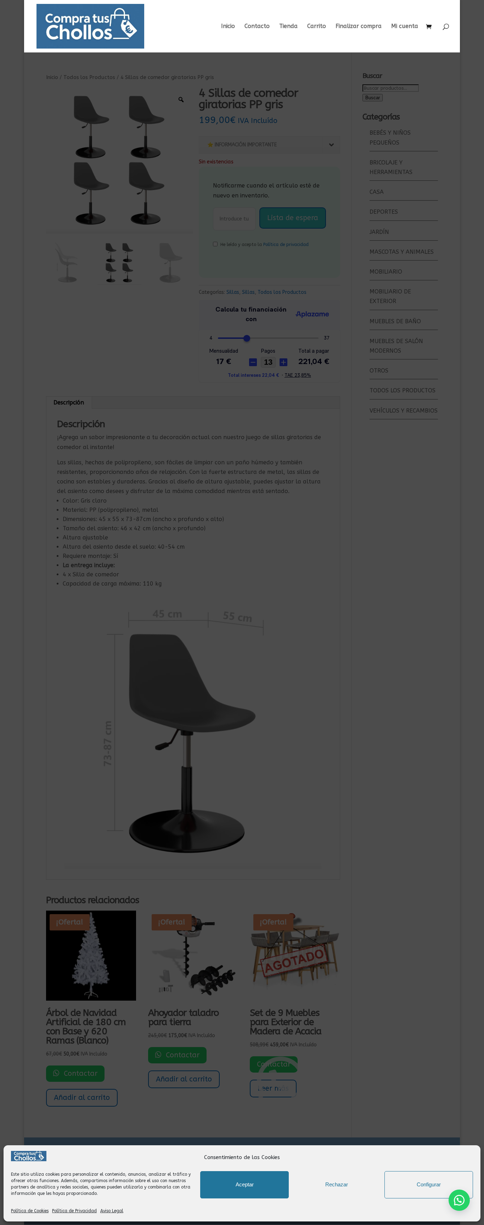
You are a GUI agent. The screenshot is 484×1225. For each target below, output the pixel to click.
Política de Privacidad (74, 1210)
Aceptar (245, 1184)
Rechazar (336, 1184)
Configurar (429, 1184)
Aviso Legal (111, 1210)
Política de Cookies (30, 1210)
